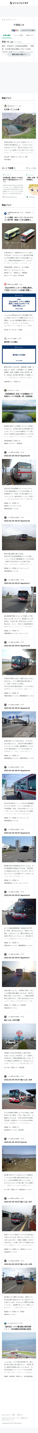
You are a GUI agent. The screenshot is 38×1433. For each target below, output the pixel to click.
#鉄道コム (17, 273)
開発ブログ (24, 1418)
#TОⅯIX (21, 275)
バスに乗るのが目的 (13, 452)
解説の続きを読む (18, 54)
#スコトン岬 (23, 157)
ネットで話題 (18, 35)
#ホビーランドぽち (10, 275)
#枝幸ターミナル (26, 1249)
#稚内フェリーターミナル (12, 506)
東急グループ (14, 52)
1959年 (4, 52)
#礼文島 (7, 157)
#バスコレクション (18, 270)
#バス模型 (25, 267)
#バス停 (7, 1067)
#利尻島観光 (8, 441)
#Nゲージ (7, 270)
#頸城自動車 (8, 267)
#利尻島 (19, 443)
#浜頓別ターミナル (10, 1130)
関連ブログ (30, 35)
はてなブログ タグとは (8, 1418)
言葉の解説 (7, 35)
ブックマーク (7, 175)
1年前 (20, 284)
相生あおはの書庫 (12, 284)
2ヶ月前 (19, 106)
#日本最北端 (28, 1376)
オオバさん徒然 (11, 338)
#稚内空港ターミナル (11, 508)
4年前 (22, 452)
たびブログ (10, 390)
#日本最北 (7, 159)
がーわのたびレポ (12, 1323)
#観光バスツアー (9, 443)
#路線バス (7, 503)
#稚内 (6, 1376)
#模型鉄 (24, 273)
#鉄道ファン (8, 273)
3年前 (19, 338)
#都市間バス (8, 381)
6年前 (20, 1323)
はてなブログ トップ (10, 19)
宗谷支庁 (10, 46)
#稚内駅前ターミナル (11, 571)
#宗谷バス (14, 157)
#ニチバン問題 (17, 330)
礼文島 (7, 49)
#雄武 (22, 1311)
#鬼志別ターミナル (10, 945)
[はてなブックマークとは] (15, 168)
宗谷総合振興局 (21, 46)
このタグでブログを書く (28, 30)
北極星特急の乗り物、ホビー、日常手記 (18, 212)
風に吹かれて (11, 106)
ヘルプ (18, 1418)
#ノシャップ (24, 568)
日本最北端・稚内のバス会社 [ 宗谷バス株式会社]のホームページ (13, 180)
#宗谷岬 (23, 1005)
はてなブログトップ (7, 1420)
